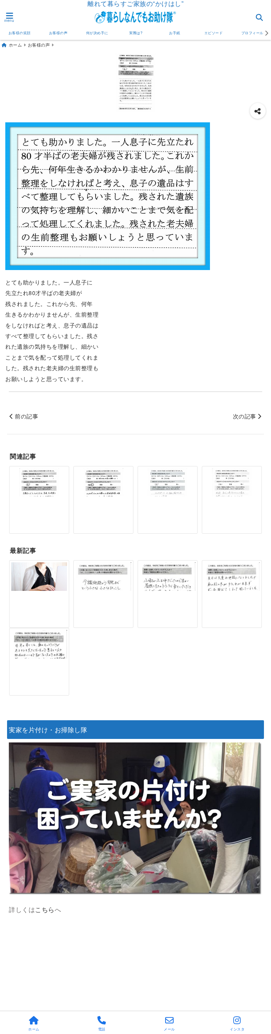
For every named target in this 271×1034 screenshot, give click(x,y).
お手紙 (174, 32)
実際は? (136, 32)
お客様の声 (58, 32)
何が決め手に (97, 32)
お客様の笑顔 (19, 32)
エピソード (213, 32)
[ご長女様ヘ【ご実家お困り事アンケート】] (39, 580)
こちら (45, 909)
